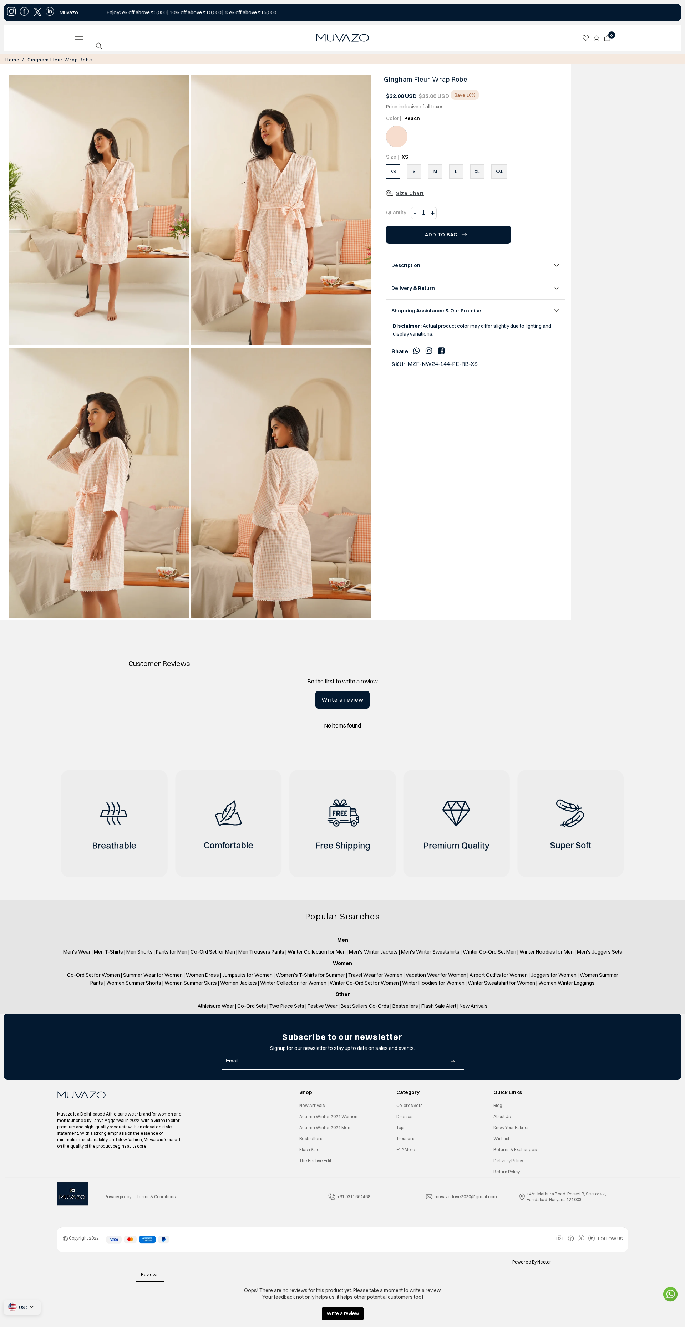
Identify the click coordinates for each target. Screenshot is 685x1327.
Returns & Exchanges (515, 1149)
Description (405, 264)
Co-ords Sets (409, 1104)
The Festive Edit (315, 1160)
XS (393, 170)
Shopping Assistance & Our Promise (436, 310)
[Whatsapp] (416, 350)
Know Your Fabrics (511, 1126)
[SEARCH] (99, 45)
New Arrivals (312, 1104)
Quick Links (507, 1091)
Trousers (405, 1137)
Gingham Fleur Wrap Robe (53, 59)
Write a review (342, 699)
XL (477, 170)
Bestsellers (310, 1137)
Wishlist (501, 1137)
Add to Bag (441, 234)
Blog (497, 1104)
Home (11, 59)
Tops (400, 1126)
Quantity (396, 212)
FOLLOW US (610, 1238)
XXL (499, 170)
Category (408, 1091)
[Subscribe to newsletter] (453, 1060)
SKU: (398, 363)
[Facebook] (441, 350)
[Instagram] (429, 350)
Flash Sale (309, 1149)
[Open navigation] (134, 38)
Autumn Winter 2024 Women (328, 1115)
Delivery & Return (413, 287)
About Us (502, 1115)
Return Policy (506, 1171)
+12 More (405, 1149)
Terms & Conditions (156, 1196)
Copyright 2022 (80, 1237)
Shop (305, 1091)
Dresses (404, 1115)
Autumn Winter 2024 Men (324, 1126)
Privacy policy (118, 1196)
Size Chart (410, 192)
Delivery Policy (508, 1160)
